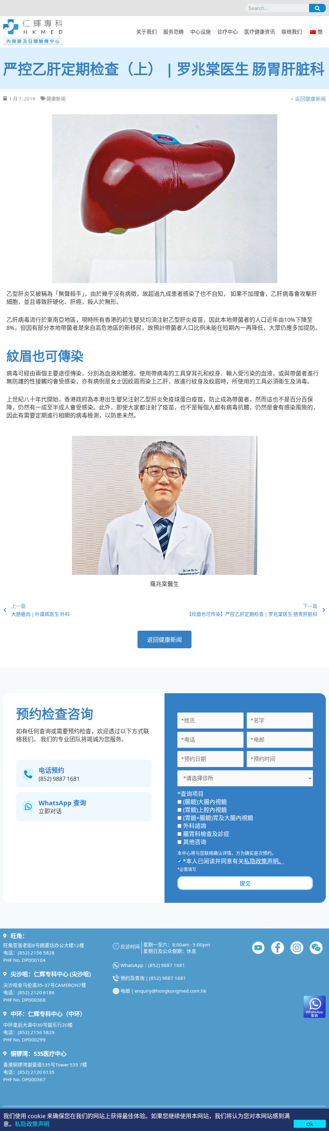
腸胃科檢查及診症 (206, 833)
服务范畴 (173, 31)
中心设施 (200, 31)
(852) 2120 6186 (36, 992)
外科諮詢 (194, 825)
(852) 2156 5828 (36, 952)
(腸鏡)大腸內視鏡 (205, 801)
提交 (245, 883)
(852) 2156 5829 (36, 1032)
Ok (310, 1123)
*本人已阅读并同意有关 (233, 861)
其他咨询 (194, 841)
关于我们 (146, 31)
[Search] (317, 8)
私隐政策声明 (32, 1123)
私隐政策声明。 (264, 861)
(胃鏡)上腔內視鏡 (205, 809)
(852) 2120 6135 (36, 1071)
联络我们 (291, 31)
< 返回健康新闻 (308, 98)
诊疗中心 (227, 31)
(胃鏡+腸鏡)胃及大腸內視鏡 (218, 817)
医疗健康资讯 (259, 31)
